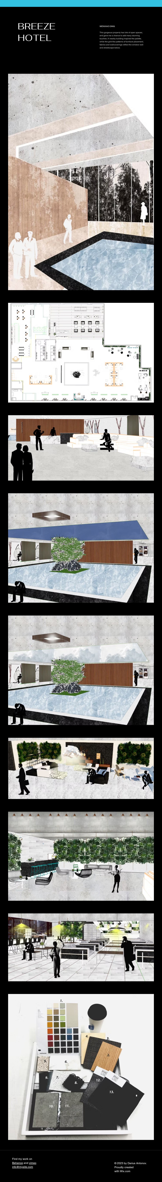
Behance (17, 1163)
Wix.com (125, 1171)
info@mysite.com (22, 1166)
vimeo (32, 1163)
